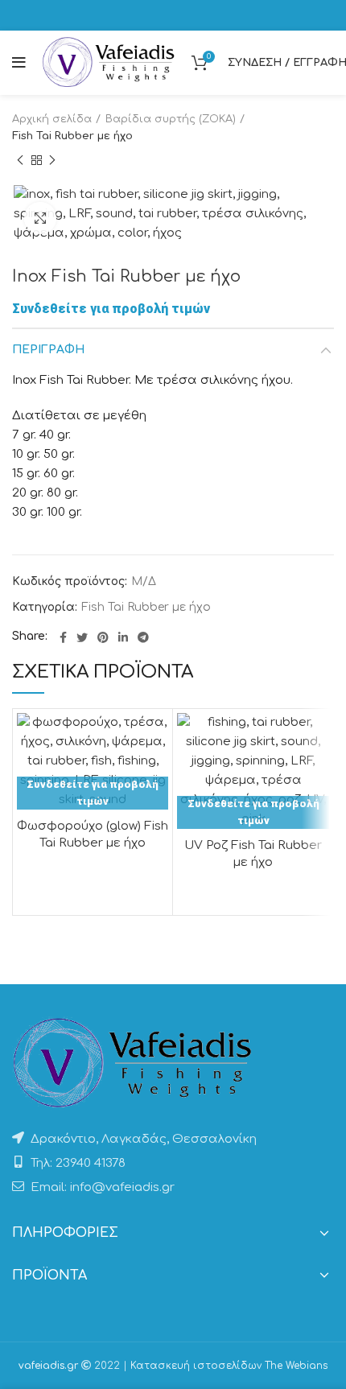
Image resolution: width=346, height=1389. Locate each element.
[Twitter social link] (82, 637)
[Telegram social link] (143, 637)
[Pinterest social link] (103, 637)
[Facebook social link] (63, 637)
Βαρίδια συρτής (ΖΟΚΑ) (170, 119)
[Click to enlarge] (40, 218)
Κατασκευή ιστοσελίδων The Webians (228, 1365)
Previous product (20, 161)
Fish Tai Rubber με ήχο (72, 136)
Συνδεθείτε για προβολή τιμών (111, 308)
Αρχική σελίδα (52, 119)
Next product (52, 161)
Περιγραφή (48, 350)
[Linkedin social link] (123, 637)
